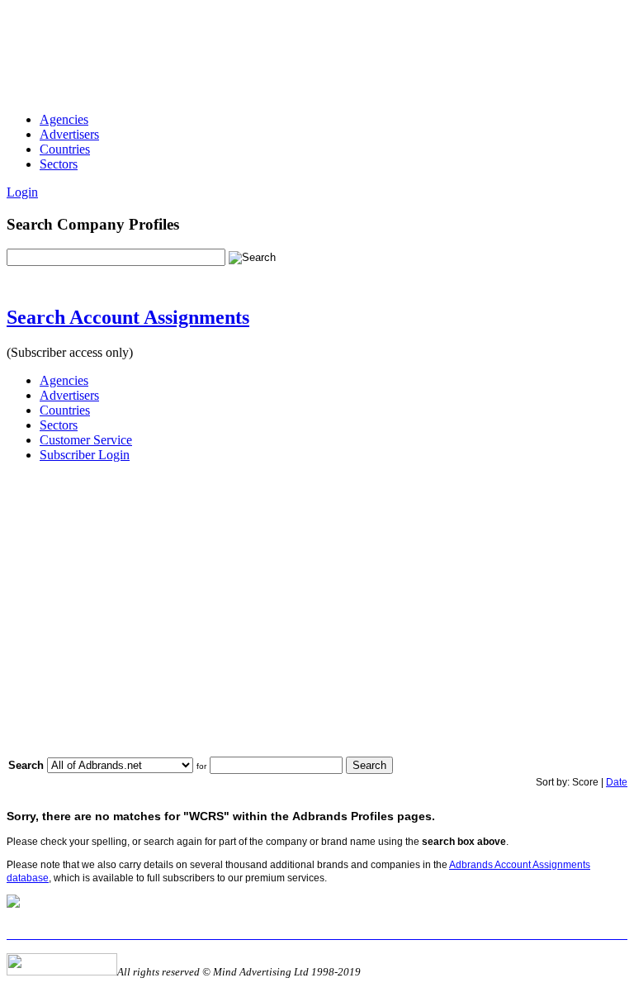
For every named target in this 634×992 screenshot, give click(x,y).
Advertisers (69, 134)
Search (369, 765)
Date (616, 782)
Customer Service (86, 440)
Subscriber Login (85, 455)
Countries (65, 149)
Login (22, 192)
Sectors (59, 164)
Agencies (64, 119)
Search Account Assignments (128, 317)
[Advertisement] (307, 44)
